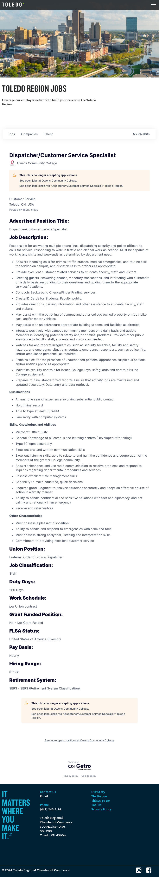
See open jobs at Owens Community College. (48, 180)
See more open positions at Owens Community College (79, 740)
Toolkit (96, 805)
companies (29, 134)
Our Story (98, 792)
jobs (11, 134)
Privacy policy (70, 775)
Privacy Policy (101, 809)
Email (44, 796)
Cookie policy (88, 775)
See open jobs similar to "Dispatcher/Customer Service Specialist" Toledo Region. (71, 185)
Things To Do (100, 800)
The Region (99, 796)
